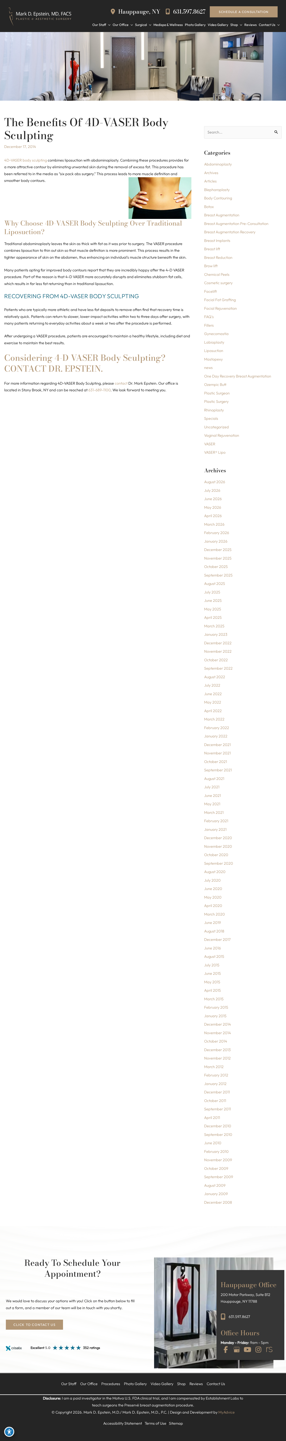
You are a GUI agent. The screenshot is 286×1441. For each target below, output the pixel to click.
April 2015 (212, 990)
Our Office (89, 1383)
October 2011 (215, 1100)
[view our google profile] (237, 1350)
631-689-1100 (99, 390)
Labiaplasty (214, 342)
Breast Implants (217, 240)
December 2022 (218, 643)
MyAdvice (226, 1412)
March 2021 (214, 812)
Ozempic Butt (215, 384)
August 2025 (214, 583)
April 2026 (213, 515)
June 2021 (212, 795)
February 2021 (216, 820)
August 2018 (214, 931)
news (208, 367)
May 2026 (212, 507)
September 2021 (218, 770)
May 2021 (212, 803)
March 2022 (214, 719)
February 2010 (216, 1151)
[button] (244, 11)
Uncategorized (216, 427)
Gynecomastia (216, 333)
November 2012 (217, 1058)
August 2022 (214, 676)
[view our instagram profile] (258, 1350)
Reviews (196, 1383)
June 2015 (212, 973)
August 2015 (214, 956)
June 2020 (213, 888)
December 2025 (218, 549)
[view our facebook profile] (226, 1350)
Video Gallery (162, 1383)
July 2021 (211, 787)
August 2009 (214, 1185)
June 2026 (213, 498)
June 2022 (213, 693)
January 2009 (216, 1193)
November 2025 (218, 558)
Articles (210, 181)
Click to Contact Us (34, 1325)
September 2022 (218, 668)
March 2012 (214, 1066)
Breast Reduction (218, 257)
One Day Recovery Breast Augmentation (237, 376)
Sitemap (176, 1423)
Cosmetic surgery (218, 282)
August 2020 (214, 871)
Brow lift (211, 265)
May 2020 (213, 897)
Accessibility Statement (122, 1423)
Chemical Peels (216, 274)
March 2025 (214, 626)
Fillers (209, 325)
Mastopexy (213, 359)
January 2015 (215, 1015)
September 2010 (218, 1134)
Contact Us (216, 1383)
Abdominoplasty (218, 164)
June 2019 (212, 922)
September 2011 (217, 1109)
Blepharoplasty (217, 189)
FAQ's (209, 316)
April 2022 (213, 710)
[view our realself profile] (269, 1350)
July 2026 (212, 490)
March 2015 (214, 999)
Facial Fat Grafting (220, 299)
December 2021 (217, 744)
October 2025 (216, 566)
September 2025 (218, 575)
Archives (211, 172)
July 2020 (212, 880)
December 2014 (217, 1024)
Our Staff (68, 1383)
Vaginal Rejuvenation (221, 435)
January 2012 (215, 1083)
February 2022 (216, 727)
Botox (209, 206)
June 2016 (212, 948)
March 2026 (214, 524)
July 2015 (211, 965)
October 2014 (215, 1041)
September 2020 (218, 863)
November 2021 (217, 753)
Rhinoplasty (214, 410)
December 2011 (217, 1092)
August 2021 (214, 778)
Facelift (210, 291)
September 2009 (218, 1176)
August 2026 (214, 481)
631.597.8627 (189, 11)
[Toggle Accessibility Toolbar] (9, 1432)
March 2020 (214, 914)
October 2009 (216, 1168)
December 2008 (218, 1202)
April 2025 (213, 617)
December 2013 (217, 1049)
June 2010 (212, 1142)
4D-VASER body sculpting (25, 160)
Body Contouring (218, 198)
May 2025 (212, 609)
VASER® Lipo (214, 452)
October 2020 (216, 854)
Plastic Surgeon (217, 393)
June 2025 (213, 600)
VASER (209, 444)
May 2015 (212, 982)
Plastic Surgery (216, 401)
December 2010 (217, 1126)
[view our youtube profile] (247, 1350)
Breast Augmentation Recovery (229, 232)
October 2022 (216, 660)
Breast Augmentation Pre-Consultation (236, 223)
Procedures (110, 1383)
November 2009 (218, 1159)
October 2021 (215, 761)
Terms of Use (155, 1423)
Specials (211, 418)
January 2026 (215, 541)
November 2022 (218, 651)
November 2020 (218, 846)
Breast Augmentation (221, 215)
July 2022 (212, 685)
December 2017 (217, 939)
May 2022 (212, 702)
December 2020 (218, 837)
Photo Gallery (135, 1383)
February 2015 (216, 1007)
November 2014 (217, 1032)
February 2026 (216, 532)
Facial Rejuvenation (220, 308)
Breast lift (212, 249)
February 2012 (216, 1075)
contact (121, 383)
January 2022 (215, 736)
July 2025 (212, 592)
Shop (181, 1383)
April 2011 (212, 1117)
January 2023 (215, 634)
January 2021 (215, 829)
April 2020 (213, 905)
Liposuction (213, 350)
